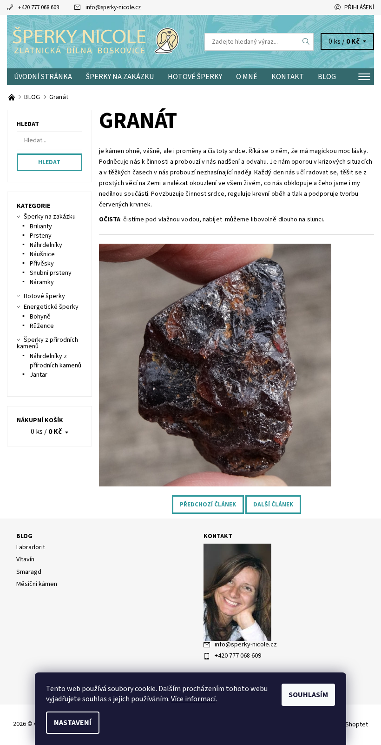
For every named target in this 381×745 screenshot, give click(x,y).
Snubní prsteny (51, 273)
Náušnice (42, 254)
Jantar (38, 374)
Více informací (193, 699)
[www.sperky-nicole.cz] (98, 41)
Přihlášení (359, 7)
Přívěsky (42, 263)
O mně (246, 77)
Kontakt (287, 77)
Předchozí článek (208, 504)
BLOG (327, 77)
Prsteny (41, 235)
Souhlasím (308, 695)
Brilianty (41, 226)
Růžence (42, 326)
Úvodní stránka (43, 77)
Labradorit (30, 547)
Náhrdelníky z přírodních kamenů (55, 361)
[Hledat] (306, 42)
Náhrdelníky (46, 245)
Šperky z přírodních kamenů (47, 343)
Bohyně (40, 316)
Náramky (42, 282)
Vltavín (25, 559)
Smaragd (28, 572)
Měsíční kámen (36, 584)
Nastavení (73, 723)
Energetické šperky (51, 307)
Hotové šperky (195, 77)
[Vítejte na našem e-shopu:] (12, 97)
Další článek (273, 504)
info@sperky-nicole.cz (113, 7)
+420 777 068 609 (38, 7)
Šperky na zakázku (120, 77)
